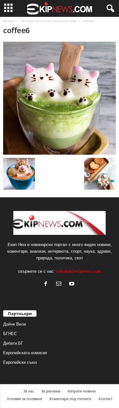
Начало (9, 20)
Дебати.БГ (13, 343)
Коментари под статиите (70, 398)
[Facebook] (47, 284)
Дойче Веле (14, 324)
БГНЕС (10, 333)
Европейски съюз (20, 362)
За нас (28, 391)
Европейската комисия (25, 352)
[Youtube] (72, 284)
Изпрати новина (82, 391)
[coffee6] (59, 98)
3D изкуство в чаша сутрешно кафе (49, 20)
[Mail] (60, 284)
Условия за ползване (24, 398)
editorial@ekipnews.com (78, 271)
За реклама (50, 391)
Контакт (105, 398)
